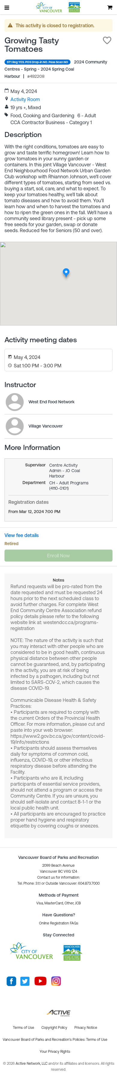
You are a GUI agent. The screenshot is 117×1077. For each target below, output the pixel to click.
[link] (25, 99)
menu (7, 7)
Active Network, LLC (32, 1063)
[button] (107, 40)
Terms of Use (96, 1040)
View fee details (21, 535)
